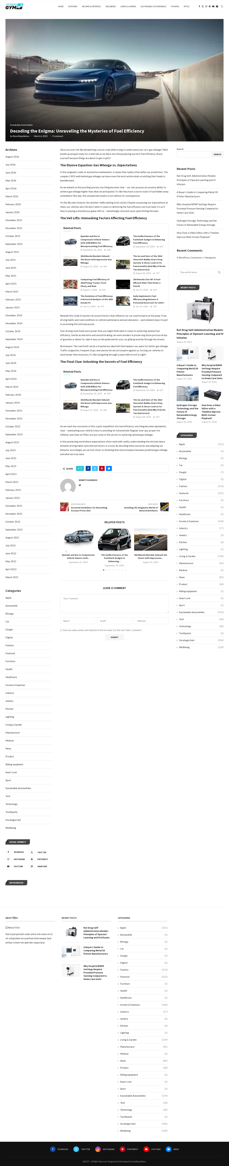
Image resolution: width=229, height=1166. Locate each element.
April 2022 (11, 569)
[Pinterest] (210, 6)
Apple (186, 6)
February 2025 (13, 299)
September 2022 (14, 529)
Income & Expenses (91, 6)
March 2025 (11, 291)
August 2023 (12, 442)
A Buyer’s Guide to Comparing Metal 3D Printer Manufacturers (187, 370)
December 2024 (13, 315)
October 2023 (12, 426)
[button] (66, 551)
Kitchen (201, 542)
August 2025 (12, 251)
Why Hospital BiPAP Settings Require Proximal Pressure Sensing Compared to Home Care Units (197, 208)
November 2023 (13, 418)
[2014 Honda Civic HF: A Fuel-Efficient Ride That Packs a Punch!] (123, 284)
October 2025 (12, 236)
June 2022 (10, 553)
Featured (72, 6)
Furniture (201, 500)
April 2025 (11, 283)
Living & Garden (128, 6)
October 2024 (12, 331)
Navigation (210, 257)
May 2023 (10, 466)
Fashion (175, 6)
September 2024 (14, 339)
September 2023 (14, 434)
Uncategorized (201, 640)
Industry (201, 528)
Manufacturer (201, 563)
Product (201, 584)
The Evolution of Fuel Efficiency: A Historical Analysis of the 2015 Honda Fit (97, 299)
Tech (201, 619)
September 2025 (14, 244)
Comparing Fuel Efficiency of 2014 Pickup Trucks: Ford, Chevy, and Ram (95, 282)
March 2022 (11, 577)
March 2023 (11, 482)
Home (61, 6)
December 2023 (13, 410)
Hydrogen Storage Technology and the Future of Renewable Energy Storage (187, 412)
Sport (201, 605)
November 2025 (13, 228)
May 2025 (10, 275)
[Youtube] (213, 6)
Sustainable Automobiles (153, 6)
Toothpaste (201, 633)
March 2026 (11, 196)
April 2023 (11, 474)
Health (201, 507)
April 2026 (11, 188)
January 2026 (12, 212)
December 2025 (13, 220)
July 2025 (10, 259)
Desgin (201, 472)
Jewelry (201, 535)
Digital (201, 479)
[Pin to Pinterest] (102, 468)
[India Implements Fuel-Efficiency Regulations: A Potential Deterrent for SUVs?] (123, 301)
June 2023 (10, 458)
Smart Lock (201, 598)
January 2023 (12, 497)
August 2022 (12, 537)
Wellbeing (111, 6)
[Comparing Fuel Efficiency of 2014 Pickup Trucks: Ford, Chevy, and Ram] (70, 284)
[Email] (217, 6)
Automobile (201, 451)
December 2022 (13, 505)
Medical (201, 570)
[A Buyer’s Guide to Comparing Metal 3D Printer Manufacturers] (188, 353)
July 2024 (10, 355)
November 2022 (13, 513)
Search (180, 149)
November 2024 (13, 323)
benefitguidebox (21, 136)
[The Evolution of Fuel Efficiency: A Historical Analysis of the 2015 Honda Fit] (70, 301)
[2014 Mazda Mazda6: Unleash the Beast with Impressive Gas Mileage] (70, 261)
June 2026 (10, 172)
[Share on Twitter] (95, 468)
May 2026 (10, 180)
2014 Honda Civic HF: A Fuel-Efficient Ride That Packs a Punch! (147, 282)
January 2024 (12, 402)
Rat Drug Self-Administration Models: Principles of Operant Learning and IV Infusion (196, 180)
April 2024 (11, 378)
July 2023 (10, 450)
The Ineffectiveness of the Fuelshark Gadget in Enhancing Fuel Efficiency (149, 239)
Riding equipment (201, 591)
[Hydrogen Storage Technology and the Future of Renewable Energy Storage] (188, 393)
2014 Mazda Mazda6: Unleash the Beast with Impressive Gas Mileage (96, 259)
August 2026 (12, 156)
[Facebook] (199, 6)
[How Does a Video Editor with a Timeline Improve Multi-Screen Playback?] (213, 393)
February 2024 (13, 394)
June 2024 (10, 363)
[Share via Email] (109, 468)
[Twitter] (203, 6)
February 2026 (13, 204)
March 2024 (11, 386)
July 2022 (10, 545)
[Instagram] (206, 6)
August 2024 (12, 347)
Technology (201, 626)
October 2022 (12, 521)
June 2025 (10, 267)
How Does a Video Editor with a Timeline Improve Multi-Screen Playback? (211, 412)
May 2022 (10, 561)
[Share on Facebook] (88, 468)
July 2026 (10, 164)
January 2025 (12, 307)
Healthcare (201, 514)
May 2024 (10, 370)
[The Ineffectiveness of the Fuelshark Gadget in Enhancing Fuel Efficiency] (123, 241)
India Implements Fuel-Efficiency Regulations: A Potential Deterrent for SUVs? (148, 299)
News (201, 577)
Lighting (201, 549)
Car (201, 465)
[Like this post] (81, 468)
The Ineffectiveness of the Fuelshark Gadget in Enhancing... (114, 558)
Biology (201, 458)
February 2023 (13, 489)
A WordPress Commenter (189, 257)
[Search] (222, 6)
